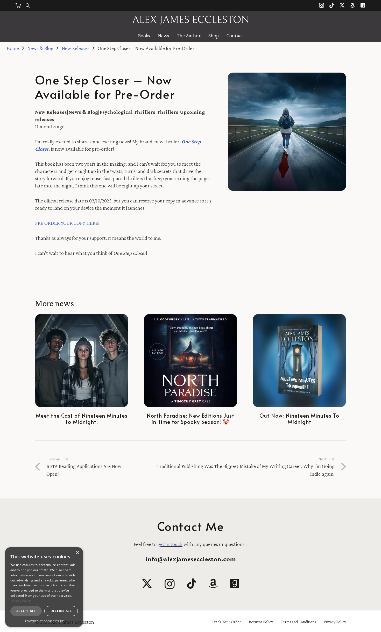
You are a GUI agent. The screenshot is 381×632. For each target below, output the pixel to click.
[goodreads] (234, 583)
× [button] (77, 553)
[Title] (352, 5)
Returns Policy (261, 622)
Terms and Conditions (298, 622)
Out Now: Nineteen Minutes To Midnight (299, 418)
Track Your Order (226, 622)
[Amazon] (213, 583)
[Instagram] (321, 5)
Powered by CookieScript (44, 621)
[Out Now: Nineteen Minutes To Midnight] (299, 360)
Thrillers (167, 112)
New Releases (51, 112)
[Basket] (18, 5)
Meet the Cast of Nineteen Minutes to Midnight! (82, 418)
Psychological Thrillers (127, 112)
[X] (342, 5)
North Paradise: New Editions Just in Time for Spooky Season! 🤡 (190, 418)
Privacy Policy (335, 622)
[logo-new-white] (190, 20)
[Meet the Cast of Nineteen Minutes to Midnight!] (81, 360)
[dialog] (44, 587)
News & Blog (83, 112)
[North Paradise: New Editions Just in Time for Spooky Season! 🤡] (190, 360)
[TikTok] (332, 5)
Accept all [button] (26, 611)
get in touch (170, 544)
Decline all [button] (61, 611)
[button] (27, 5)
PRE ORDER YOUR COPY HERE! (67, 223)
